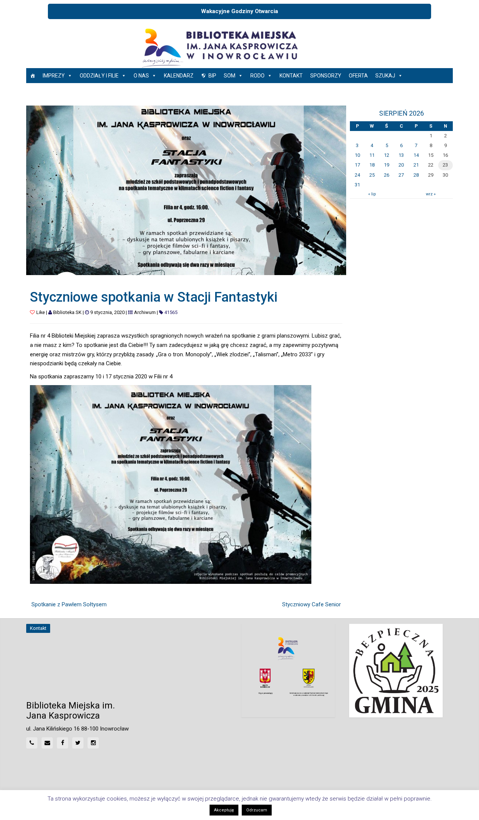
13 (401, 155)
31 (357, 185)
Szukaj (385, 76)
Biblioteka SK (67, 312)
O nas (141, 76)
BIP (212, 76)
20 (401, 165)
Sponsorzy (325, 76)
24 (357, 175)
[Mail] (47, 743)
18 (372, 165)
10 (357, 155)
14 (416, 155)
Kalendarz (178, 76)
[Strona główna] (32, 75)
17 (357, 165)
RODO (257, 76)
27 (401, 175)
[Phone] (31, 743)
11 (372, 155)
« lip (372, 194)
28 (416, 175)
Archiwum (145, 312)
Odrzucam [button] (256, 810)
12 (386, 155)
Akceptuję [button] (224, 810)
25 (372, 175)
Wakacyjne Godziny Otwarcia (239, 11)
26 (386, 175)
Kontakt (291, 76)
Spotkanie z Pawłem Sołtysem (69, 604)
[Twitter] (77, 743)
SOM (229, 76)
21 (416, 165)
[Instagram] (93, 743)
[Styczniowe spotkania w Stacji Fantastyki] (186, 189)
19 (386, 165)
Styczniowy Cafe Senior (311, 604)
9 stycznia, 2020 (107, 312)
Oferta (358, 76)
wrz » (431, 194)
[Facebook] (62, 743)
